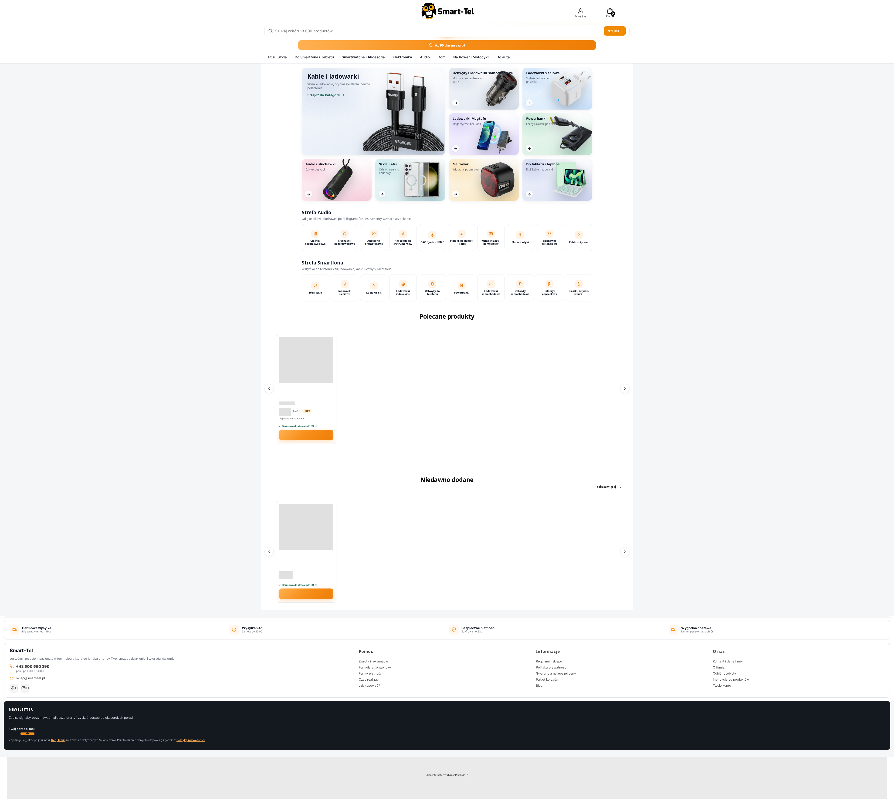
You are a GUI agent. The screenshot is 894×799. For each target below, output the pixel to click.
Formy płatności (371, 673)
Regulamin (58, 740)
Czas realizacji (369, 679)
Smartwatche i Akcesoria (363, 57)
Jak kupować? (369, 685)
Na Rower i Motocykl (471, 57)
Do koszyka (309, 435)
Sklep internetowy (445, 774)
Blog (539, 685)
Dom (441, 57)
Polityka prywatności (551, 667)
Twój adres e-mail (22, 729)
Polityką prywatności (190, 740)
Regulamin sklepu (549, 661)
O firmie (719, 667)
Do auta (503, 57)
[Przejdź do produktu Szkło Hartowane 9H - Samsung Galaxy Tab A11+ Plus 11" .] (306, 527)
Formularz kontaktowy (375, 667)
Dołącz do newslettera (27, 733)
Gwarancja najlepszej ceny (556, 673)
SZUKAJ (615, 31)
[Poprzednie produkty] (269, 388)
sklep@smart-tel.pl (30, 678)
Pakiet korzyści (547, 679)
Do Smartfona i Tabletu (314, 57)
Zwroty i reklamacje (373, 661)
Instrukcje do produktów (731, 679)
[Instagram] (25, 688)
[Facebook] (14, 688)
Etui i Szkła (277, 57)
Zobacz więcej (606, 487)
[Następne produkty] (625, 388)
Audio (425, 57)
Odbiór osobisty (724, 673)
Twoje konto (722, 685)
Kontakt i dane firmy (728, 661)
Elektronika (402, 57)
